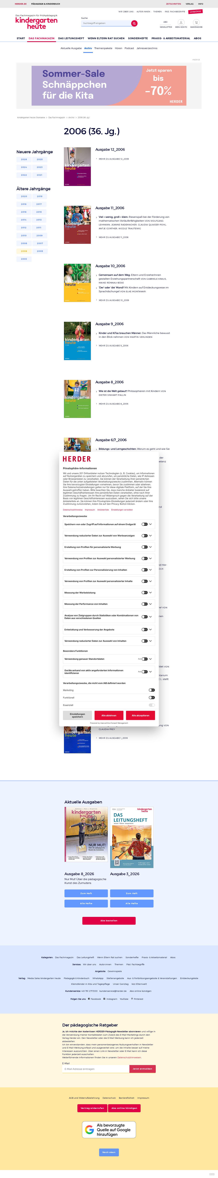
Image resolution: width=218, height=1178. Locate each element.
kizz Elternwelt (139, 984)
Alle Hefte (86, 903)
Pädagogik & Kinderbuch (45, 3)
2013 (39, 220)
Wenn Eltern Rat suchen (106, 38)
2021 (39, 175)
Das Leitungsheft (71, 38)
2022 (24, 175)
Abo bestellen (109, 920)
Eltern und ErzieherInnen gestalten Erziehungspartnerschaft (133, 279)
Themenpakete (103, 48)
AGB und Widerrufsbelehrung (84, 1098)
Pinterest (138, 999)
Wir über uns (126, 12)
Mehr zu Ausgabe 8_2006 (113, 404)
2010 (24, 235)
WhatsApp (98, 978)
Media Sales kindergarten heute (44, 978)
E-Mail (66, 1063)
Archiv (88, 48)
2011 (38, 227)
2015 (39, 212)
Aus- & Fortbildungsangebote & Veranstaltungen (152, 978)
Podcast (129, 48)
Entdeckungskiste (189, 978)
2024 (24, 167)
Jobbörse (195, 11)
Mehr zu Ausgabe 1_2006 (113, 738)
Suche (84, 18)
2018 (24, 204)
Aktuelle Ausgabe (71, 48)
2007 (40, 243)
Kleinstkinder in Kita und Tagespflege (90, 984)
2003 (24, 259)
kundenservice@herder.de (113, 991)
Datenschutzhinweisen (129, 1057)
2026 (24, 159)
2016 (24, 212)
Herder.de (20, 3)
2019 (40, 196)
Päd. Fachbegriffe (175, 12)
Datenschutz (109, 1098)
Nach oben (108, 1152)
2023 (40, 167)
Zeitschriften (173, 3)
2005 (40, 251)
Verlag (189, 3)
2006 (24, 251)
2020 (24, 196)
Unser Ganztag (120, 984)
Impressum (143, 1098)
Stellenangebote (115, 978)
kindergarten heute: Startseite (31, 117)
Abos (197, 38)
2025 (40, 159)
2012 (24, 227)
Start (21, 38)
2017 (39, 204)
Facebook (96, 999)
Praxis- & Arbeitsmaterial (171, 38)
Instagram (112, 999)
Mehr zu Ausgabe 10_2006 (114, 300)
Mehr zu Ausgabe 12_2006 (114, 159)
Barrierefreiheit (126, 1098)
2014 (24, 220)
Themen (157, 12)
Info (200, 3)
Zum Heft (86, 893)
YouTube (124, 999)
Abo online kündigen (140, 991)
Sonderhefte (138, 38)
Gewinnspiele (115, 971)
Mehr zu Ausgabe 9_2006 (113, 345)
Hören (118, 48)
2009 (40, 235)
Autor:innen (143, 12)
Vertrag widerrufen (92, 1108)
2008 (24, 243)
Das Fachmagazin (42, 38)
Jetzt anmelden (142, 1069)
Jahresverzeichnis (147, 48)
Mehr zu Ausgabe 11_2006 (114, 237)
